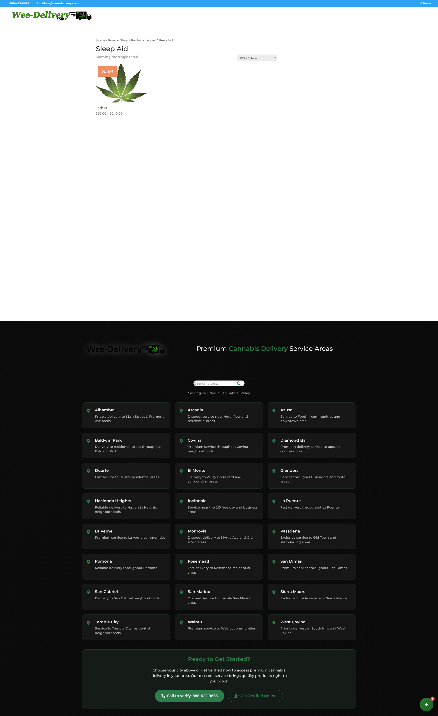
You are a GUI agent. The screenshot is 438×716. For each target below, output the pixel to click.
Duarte (102, 470)
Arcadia (195, 410)
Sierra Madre (293, 591)
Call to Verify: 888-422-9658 (192, 696)
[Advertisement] (323, 73)
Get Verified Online (258, 696)
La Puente (290, 500)
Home (336, 16)
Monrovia (197, 531)
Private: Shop (118, 40)
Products (375, 16)
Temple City (107, 622)
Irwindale (197, 500)
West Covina (292, 622)
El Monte (197, 470)
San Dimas (291, 561)
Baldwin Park (108, 440)
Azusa (286, 410)
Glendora (289, 470)
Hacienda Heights (113, 500)
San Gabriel (106, 591)
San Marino (199, 591)
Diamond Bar (293, 440)
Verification (355, 16)
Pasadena (290, 531)
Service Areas (397, 16)
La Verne (103, 531)
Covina (194, 440)
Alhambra (105, 410)
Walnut (195, 622)
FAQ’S (417, 16)
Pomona (103, 561)
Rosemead (198, 561)
